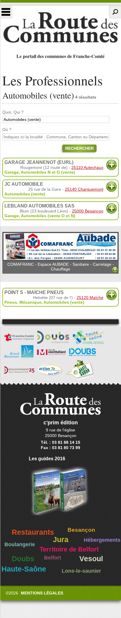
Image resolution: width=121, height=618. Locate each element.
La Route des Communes (60, 28)
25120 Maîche (90, 297)
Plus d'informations (111, 165)
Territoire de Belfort (69, 549)
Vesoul (91, 559)
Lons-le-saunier (81, 571)
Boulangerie (19, 544)
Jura (60, 540)
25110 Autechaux (87, 167)
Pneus (10, 302)
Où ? (6, 129)
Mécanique (30, 302)
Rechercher (79, 148)
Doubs (23, 559)
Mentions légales (42, 593)
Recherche (115, 12)
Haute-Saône (23, 569)
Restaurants (33, 532)
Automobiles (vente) (24, 194)
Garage (11, 172)
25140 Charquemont (84, 189)
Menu (6, 12)
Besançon (81, 530)
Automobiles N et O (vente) (48, 172)
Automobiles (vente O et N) (48, 215)
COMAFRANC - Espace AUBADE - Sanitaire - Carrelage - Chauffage (60, 266)
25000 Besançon (87, 211)
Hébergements (102, 540)
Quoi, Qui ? (12, 112)
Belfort (52, 558)
